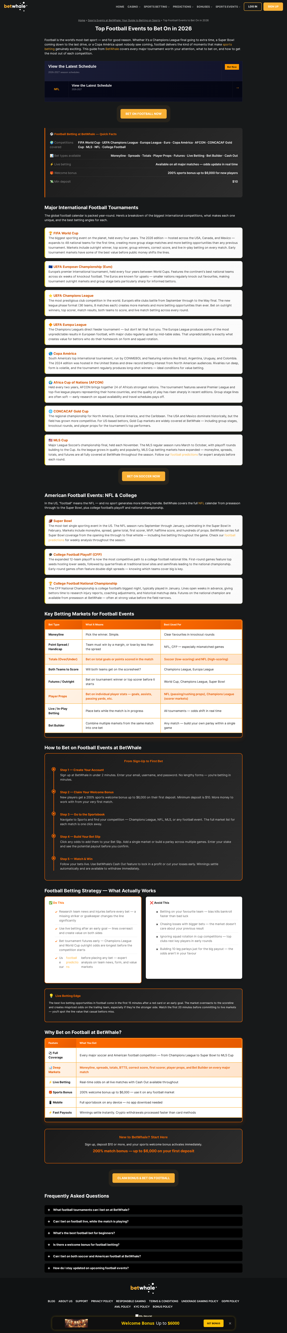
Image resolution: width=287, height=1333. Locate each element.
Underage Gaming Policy (199, 1301)
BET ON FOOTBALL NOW (143, 114)
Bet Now (232, 67)
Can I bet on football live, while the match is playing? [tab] (90, 1221)
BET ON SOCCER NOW (143, 476)
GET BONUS (213, 1323)
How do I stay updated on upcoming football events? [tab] (90, 1268)
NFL (201, 503)
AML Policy (122, 1306)
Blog (51, 1301)
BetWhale (112, 49)
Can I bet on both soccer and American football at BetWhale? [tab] (96, 1256)
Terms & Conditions (163, 1301)
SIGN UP (273, 6)
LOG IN (252, 6)
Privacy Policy (102, 1301)
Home (120, 6)
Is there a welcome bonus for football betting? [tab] (85, 1244)
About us (65, 1301)
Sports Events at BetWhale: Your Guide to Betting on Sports (124, 20)
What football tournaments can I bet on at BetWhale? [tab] (90, 1210)
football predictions (184, 454)
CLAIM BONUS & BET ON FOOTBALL (143, 1178)
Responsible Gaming (131, 1301)
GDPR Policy (230, 1301)
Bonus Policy (163, 1306)
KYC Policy (142, 1306)
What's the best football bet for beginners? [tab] (83, 1233)
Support (82, 1301)
